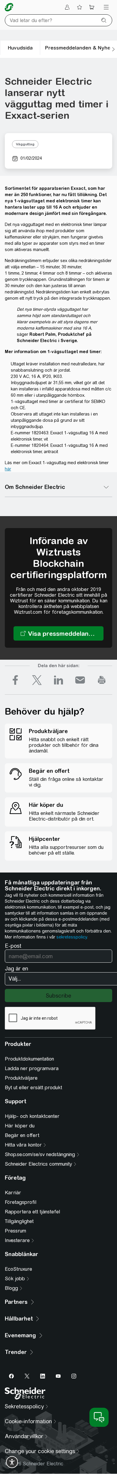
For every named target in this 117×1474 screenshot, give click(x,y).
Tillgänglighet (19, 1221)
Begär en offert (22, 1135)
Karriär (13, 1192)
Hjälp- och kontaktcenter (32, 1116)
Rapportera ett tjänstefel (32, 1212)
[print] (101, 680)
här (8, 469)
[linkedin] (58, 680)
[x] (37, 680)
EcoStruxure (18, 1269)
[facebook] (15, 680)
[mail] (80, 680)
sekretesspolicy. (72, 937)
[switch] (12, 1462)
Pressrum (15, 1231)
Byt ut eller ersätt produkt (33, 1087)
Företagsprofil (20, 1202)
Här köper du (19, 1126)
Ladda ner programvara (31, 1068)
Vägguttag (25, 144)
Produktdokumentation (29, 1059)
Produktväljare (21, 1078)
